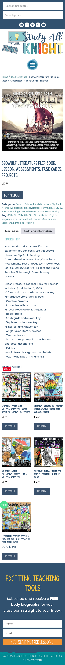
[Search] (59, 15)
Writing (55, 211)
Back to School (19, 77)
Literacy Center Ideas (44, 219)
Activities (43, 215)
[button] (32, 65)
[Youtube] (43, 25)
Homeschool (25, 219)
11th (15, 215)
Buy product (12, 195)
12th (20, 215)
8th (30, 215)
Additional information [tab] (38, 231)
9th (35, 215)
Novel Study (55, 207)
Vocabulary (44, 211)
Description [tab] (11, 231)
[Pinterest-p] (38, 25)
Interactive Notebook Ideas (16, 207)
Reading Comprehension (23, 211)
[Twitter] (32, 25)
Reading (29, 222)
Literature (7, 222)
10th (10, 215)
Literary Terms (40, 207)
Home (5, 77)
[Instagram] (21, 25)
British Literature (42, 204)
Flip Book (56, 204)
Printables (18, 222)
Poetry (5, 211)
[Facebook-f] (27, 25)
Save (8, 369)
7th (26, 215)
